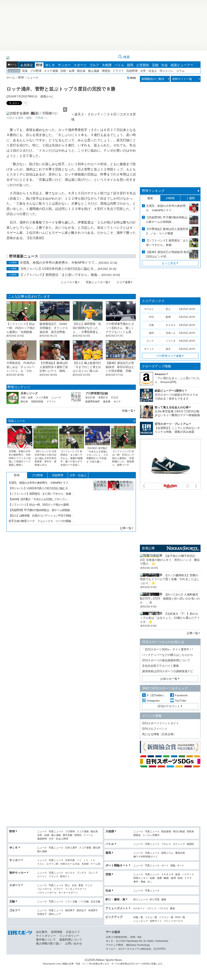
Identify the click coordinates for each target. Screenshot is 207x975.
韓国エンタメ (140, 878)
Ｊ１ (79, 860)
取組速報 (166, 831)
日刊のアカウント (168, 706)
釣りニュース (140, 899)
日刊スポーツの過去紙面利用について (166, 660)
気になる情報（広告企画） (159, 734)
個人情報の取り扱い (48, 943)
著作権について (46, 939)
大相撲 (107, 65)
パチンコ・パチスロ (157, 908)
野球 (39, 65)
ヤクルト (149, 309)
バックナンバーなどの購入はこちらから (167, 654)
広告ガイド (73, 931)
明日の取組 (179, 831)
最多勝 (106, 401)
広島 (151, 325)
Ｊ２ (85, 860)
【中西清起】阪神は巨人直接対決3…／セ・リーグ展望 (167, 231)
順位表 (81, 70)
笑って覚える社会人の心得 (172, 407)
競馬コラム (167, 853)
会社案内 (41, 931)
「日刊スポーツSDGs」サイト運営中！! (167, 649)
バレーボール (44, 889)
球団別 (106, 70)
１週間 (190, 198)
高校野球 (132, 70)
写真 (25, 70)
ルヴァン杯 (52, 864)
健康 (163, 899)
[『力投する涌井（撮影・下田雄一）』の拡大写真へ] (36, 113)
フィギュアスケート (76, 889)
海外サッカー (17, 872)
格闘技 (190, 844)
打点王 (114, 397)
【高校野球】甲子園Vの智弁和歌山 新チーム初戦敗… (40, 510)
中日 (151, 317)
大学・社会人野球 (58, 839)
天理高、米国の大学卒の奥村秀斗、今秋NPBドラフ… (59, 262)
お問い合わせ (73, 943)
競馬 (130, 65)
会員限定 (26, 65)
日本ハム (170, 333)
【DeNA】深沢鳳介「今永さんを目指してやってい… (39, 499)
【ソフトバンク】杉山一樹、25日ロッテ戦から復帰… (39, 504)
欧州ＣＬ (65, 876)
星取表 (190, 831)
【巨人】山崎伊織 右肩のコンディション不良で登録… (41, 515)
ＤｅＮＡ (170, 325)
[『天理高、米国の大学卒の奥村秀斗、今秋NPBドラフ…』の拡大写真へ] (113, 501)
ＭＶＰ (117, 401)
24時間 (170, 198)
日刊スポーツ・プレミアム (172, 423)
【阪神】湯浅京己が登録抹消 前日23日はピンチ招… (167, 254)
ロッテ (150, 340)
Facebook (181, 695)
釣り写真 (154, 899)
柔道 (80, 885)
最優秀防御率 (92, 401)
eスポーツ (139, 908)
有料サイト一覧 (182, 79)
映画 (180, 878)
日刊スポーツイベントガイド (160, 723)
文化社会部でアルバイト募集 (160, 665)
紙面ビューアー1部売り (170, 390)
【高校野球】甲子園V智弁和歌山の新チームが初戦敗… (166, 219)
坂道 (177, 874)
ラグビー (58, 889)
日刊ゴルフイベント (155, 728)
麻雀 (172, 908)
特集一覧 (127, 410)
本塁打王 (103, 397)
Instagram (153, 700)
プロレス (166, 844)
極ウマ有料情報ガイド (145, 856)
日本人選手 (71, 847)
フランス (53, 876)
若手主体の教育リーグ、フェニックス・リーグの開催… (41, 521)
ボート (165, 865)
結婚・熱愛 (156, 878)
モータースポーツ (68, 892)
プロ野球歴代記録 (96, 393)
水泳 (74, 885)
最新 (150, 198)
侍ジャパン (166, 70)
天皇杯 (85, 864)
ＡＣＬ (40, 864)
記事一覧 (125, 528)
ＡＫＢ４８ (167, 874)
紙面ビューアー (182, 65)
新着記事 (148, 548)
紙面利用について (70, 939)
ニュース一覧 (69, 282)
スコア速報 (51, 70)
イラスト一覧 (166, 917)
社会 (164, 65)
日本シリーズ (29, 393)
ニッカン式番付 (151, 835)
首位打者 (90, 397)
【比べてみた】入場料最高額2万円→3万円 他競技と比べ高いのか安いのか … (170, 598)
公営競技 (142, 65)
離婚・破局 (170, 878)
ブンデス (81, 873)
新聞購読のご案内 (153, 79)
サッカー (64, 65)
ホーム (13, 65)
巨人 (168, 309)
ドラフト (118, 70)
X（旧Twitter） (156, 695)
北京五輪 (95, 901)
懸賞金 (137, 835)
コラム (180, 70)
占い (149, 881)
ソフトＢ (170, 340)
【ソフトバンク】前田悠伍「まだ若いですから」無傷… (60, 274)
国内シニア (55, 914)
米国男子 (93, 910)
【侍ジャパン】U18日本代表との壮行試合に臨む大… (58, 268)
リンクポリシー (69, 935)
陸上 (67, 885)
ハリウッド (188, 874)
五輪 (12, 901)
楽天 (168, 349)
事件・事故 (139, 881)
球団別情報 (37, 401)
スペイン (42, 876)
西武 (151, 333)
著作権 (123, 963)
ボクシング (179, 844)
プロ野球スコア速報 (169, 355)
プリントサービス (173, 921)
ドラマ (188, 878)
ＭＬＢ (50, 65)
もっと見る (169, 263)
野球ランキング (153, 190)
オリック (149, 349)
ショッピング (140, 921)
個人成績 (93, 70)
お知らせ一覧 (168, 678)
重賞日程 (180, 853)
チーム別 (95, 864)
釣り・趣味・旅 (115, 899)
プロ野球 (35, 70)
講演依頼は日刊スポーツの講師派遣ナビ (167, 671)
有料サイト (156, 921)
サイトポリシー (46, 935)
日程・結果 (67, 70)
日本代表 (70, 860)
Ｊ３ (92, 860)
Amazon (160, 374)
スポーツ (80, 65)
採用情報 (56, 931)
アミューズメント (117, 908)
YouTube (180, 700)
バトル (119, 65)
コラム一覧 (151, 917)
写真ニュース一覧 (97, 282)
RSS (133, 77)
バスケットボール (47, 892)
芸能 (155, 65)
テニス (88, 885)
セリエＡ (70, 873)
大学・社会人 (148, 70)
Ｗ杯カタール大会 (70, 864)
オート (180, 865)
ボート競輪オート (117, 865)
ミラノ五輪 (71, 901)
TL (25, 103)
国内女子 (81, 910)
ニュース (14, 70)
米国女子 (42, 914)
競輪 (172, 865)
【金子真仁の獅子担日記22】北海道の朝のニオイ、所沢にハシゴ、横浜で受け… (170, 559)
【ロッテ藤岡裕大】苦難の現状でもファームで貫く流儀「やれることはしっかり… (169, 579)
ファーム (88, 835)
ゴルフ (94, 65)
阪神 (168, 317)
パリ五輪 (84, 901)
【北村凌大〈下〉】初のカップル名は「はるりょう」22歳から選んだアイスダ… (170, 617)
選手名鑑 (67, 835)
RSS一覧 (180, 917)
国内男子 (70, 910)
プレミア (93, 873)
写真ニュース (16, 420)
